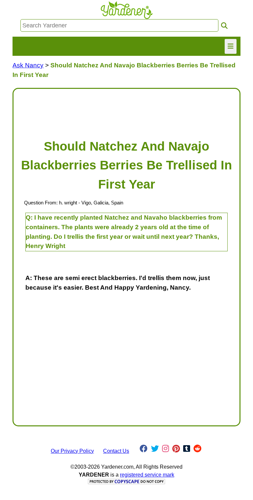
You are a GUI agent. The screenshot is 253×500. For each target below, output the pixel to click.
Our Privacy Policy (72, 451)
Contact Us (116, 451)
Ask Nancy (28, 65)
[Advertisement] (126, 110)
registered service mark (147, 475)
